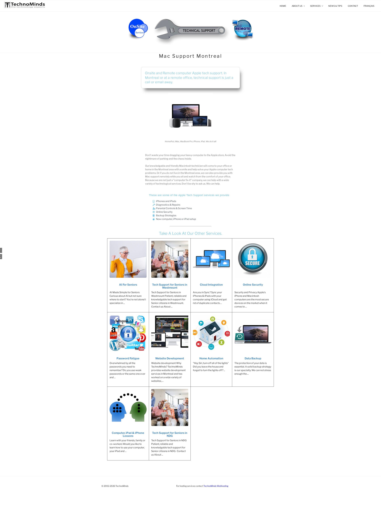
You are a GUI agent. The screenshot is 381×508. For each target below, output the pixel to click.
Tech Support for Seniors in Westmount (169, 286)
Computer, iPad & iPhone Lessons (128, 434)
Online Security (253, 284)
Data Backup (253, 358)
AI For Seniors (128, 284)
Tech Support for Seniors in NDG (169, 434)
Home (283, 6)
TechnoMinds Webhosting (215, 486)
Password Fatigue (128, 358)
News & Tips (335, 6)
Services (315, 6)
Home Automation (211, 358)
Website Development (169, 358)
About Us (297, 6)
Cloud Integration (211, 284)
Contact (353, 6)
